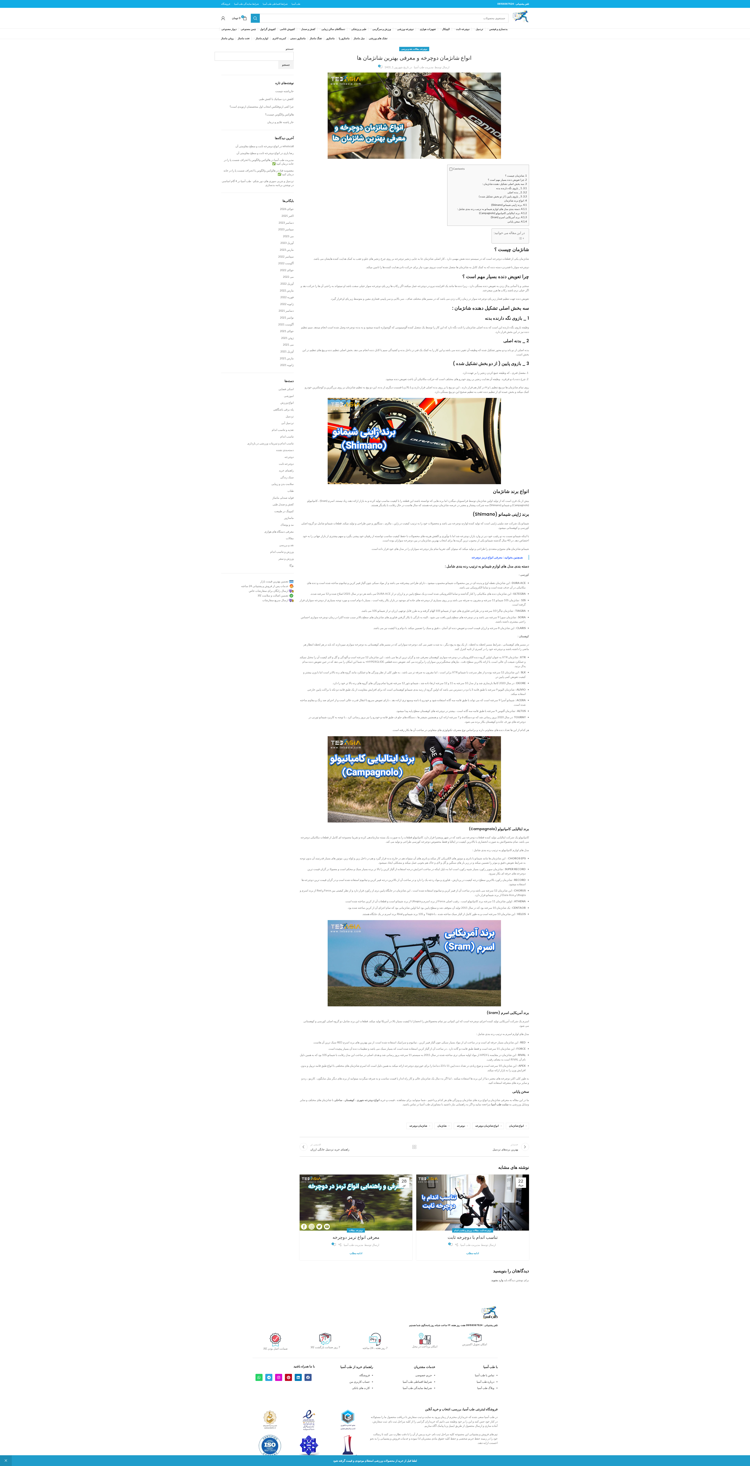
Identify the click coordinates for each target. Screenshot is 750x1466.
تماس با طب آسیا (484, 1375)
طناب (290, 490)
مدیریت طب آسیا (424, 67)
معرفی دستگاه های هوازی (279, 531)
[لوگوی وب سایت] (521, 17)
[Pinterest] (288, 1377)
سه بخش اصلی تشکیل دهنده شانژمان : (504, 183)
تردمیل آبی (287, 423)
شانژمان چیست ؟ (516, 175)
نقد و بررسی (406, 49)
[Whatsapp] (259, 1377)
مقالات (416, 49)
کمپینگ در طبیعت (284, 511)
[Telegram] (268, 1377)
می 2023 (288, 236)
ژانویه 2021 (287, 365)
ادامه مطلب (472, 1253)
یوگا (291, 565)
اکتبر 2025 (288, 215)
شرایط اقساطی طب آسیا (417, 1381)
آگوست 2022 (286, 263)
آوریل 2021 (287, 351)
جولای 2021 (287, 331)
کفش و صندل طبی (283, 504)
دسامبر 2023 (286, 222)
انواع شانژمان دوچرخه (487, 1125)
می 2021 (288, 344)
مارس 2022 (287, 290)
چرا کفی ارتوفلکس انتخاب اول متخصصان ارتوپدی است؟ (262, 106)
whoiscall (288, 146)
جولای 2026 (287, 209)
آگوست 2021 (286, 324)
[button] (451, 169)
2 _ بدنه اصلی (517, 192)
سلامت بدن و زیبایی (282, 484)
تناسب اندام (287, 436)
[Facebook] (308, 1377)
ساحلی (338, 1100)
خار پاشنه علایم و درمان (280, 122)
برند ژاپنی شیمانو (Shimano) (509, 204)
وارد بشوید (497, 1280)
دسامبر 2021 (286, 310)
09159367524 (505, 3)
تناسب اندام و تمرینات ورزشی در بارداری (270, 443)
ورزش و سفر (286, 558)
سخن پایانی (517, 221)
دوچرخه (423, 49)
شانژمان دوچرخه (418, 1125)
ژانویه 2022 (287, 304)
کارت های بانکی (361, 1388)
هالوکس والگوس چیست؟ (279, 114)
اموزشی (289, 396)
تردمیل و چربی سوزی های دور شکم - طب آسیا (267, 181)
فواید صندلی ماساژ (283, 497)
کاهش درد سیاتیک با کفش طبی (276, 99)
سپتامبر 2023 (286, 229)
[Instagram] (278, 1377)
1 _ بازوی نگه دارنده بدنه (511, 188)
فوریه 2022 (287, 297)
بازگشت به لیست (414, 1147)
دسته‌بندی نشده (285, 450)
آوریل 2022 (287, 283)
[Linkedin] (298, 1377)
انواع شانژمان (516, 1125)
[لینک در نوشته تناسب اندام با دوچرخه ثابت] (472, 1203)
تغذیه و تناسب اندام (283, 429)
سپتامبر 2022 (286, 256)
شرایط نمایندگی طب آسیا (417, 1388)
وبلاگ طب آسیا (485, 1388)
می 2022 (288, 276)
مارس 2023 (287, 249)
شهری (360, 1100)
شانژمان (442, 1125)
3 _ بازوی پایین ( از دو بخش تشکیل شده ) (503, 196)
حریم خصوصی (423, 1375)
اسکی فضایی (286, 389)
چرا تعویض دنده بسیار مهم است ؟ (507, 179)
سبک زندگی (287, 477)
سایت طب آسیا (500, 1104)
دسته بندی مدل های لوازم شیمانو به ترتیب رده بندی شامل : (492, 209)
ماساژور (289, 517)
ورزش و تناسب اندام (463, 1230)
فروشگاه (364, 1375)
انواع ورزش (287, 402)
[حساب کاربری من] (223, 18)
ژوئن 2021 (287, 337)
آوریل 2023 (287, 242)
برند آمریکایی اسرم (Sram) (509, 217)
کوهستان (350, 1100)
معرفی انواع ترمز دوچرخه (487, 557)
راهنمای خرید (286, 470)
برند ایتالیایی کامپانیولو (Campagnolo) (503, 213)
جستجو (290, 48)
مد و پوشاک (287, 524)
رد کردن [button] (6, 1460)
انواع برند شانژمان (515, 200)
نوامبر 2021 (287, 317)
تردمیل (290, 416)
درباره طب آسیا (485, 1381)
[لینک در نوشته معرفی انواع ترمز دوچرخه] (356, 1203)
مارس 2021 (287, 358)
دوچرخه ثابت (485, 1230)
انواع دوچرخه (372, 1100)
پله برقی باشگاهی (283, 409)
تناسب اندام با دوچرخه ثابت (473, 1237)
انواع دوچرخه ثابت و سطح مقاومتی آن (257, 146)
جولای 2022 (287, 270)
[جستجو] (255, 18)
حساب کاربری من (359, 1381)
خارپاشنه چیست (284, 91)
